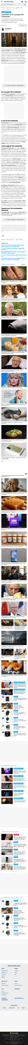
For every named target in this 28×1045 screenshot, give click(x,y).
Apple (16, 972)
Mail (22, 3)
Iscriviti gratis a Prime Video (15, 85)
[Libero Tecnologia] (14, 1005)
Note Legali (11, 1038)
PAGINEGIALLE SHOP (18, 1034)
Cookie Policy (20, 1038)
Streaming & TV (5, 992)
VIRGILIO (7, 1034)
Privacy (16, 1038)
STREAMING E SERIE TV (8, 10)
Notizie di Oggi (5, 970)
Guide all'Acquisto (18, 985)
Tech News (4, 974)
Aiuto (18, 1039)
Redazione (17, 988)
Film (3, 236)
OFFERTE (16, 696)
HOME (2, 10)
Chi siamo (6, 1038)
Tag (18, 1007)
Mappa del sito (12, 1007)
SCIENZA (15, 849)
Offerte (3, 977)
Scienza (3, 976)
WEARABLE (16, 834)
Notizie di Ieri (4, 972)
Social (3, 991)
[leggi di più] (26, 29)
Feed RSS (4, 1007)
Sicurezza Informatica (5, 999)
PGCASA (24, 1034)
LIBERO (3, 1034)
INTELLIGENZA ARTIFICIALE (19, 682)
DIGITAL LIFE (4, 981)
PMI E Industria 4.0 (19, 998)
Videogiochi (4, 994)
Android (16, 970)
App (15, 974)
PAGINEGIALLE (11, 1034)
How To (16, 983)
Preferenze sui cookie (12, 1039)
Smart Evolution (5, 985)
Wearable (4, 983)
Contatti (23, 1007)
